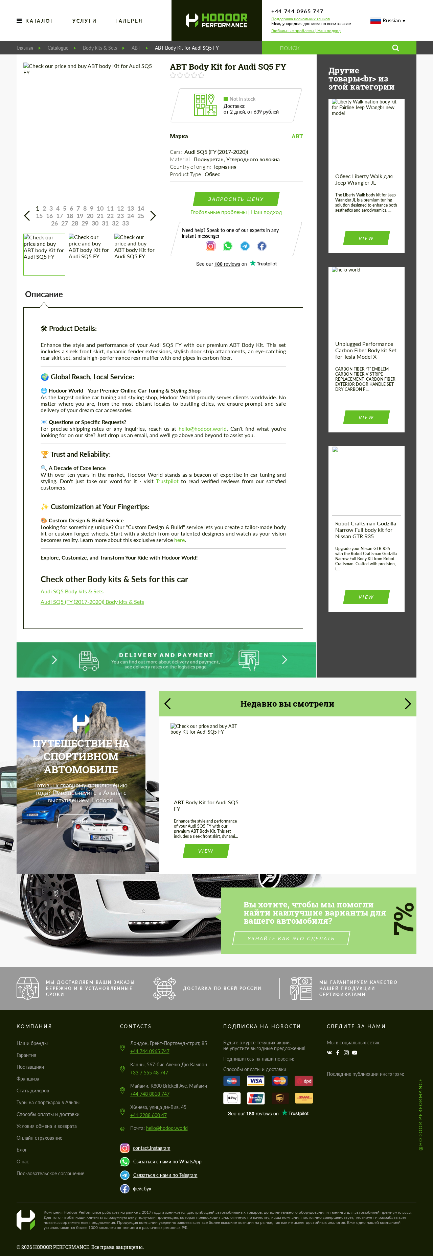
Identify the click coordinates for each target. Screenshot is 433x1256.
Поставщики (30, 1067)
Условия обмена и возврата (47, 1126)
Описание (44, 294)
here (179, 540)
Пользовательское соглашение (50, 1173)
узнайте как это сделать (291, 938)
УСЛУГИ (84, 21)
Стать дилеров (33, 1090)
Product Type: (186, 174)
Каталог (39, 21)
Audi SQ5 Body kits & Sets (72, 591)
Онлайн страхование (39, 1138)
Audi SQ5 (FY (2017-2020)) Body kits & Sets (92, 601)
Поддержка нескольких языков (300, 19)
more (81, 821)
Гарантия (26, 1055)
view (366, 238)
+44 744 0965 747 (297, 11)
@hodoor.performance (420, 1114)
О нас (23, 1161)
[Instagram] (347, 1052)
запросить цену (236, 199)
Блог (22, 1150)
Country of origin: (191, 166)
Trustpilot (167, 481)
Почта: (159, 1128)
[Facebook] (338, 1052)
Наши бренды (32, 1043)
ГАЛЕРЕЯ (129, 21)
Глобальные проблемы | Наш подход (306, 30)
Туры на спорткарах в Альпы (48, 1102)
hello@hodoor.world (203, 428)
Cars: (176, 151)
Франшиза (28, 1079)
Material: (181, 159)
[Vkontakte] (330, 1052)
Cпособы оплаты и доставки (48, 1114)
